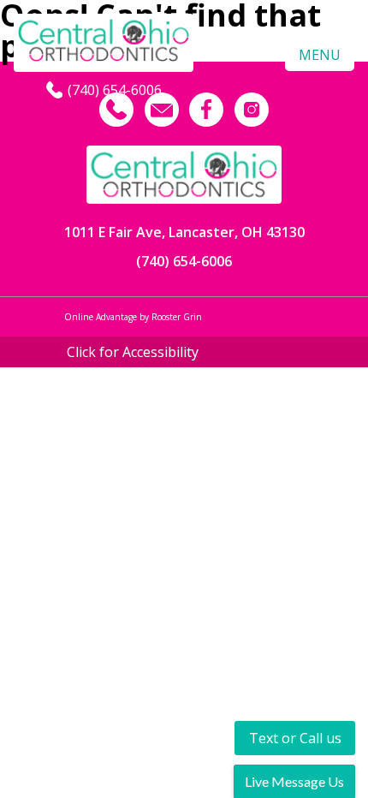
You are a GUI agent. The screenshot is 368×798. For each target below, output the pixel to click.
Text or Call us (295, 738)
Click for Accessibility (133, 351)
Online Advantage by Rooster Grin (133, 317)
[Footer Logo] (184, 175)
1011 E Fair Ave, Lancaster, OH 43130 (184, 232)
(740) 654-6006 (184, 261)
